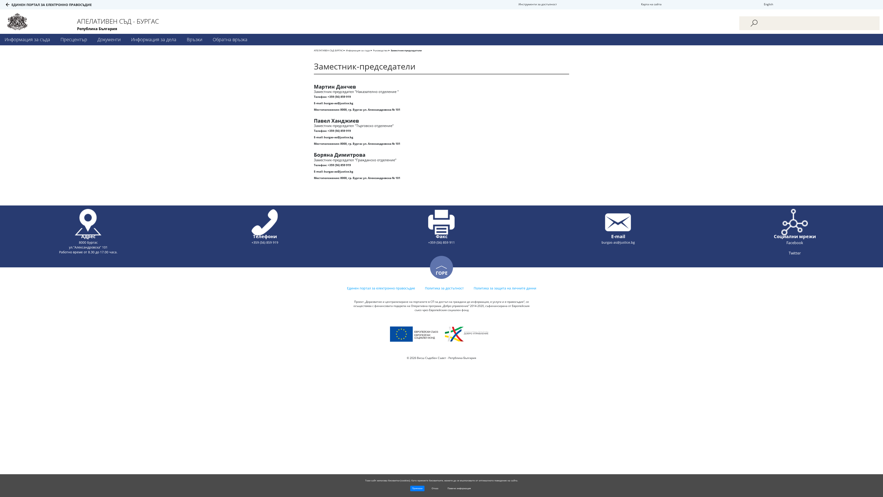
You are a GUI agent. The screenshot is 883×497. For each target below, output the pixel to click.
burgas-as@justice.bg (338, 103)
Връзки (194, 39)
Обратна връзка (230, 39)
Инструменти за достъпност (538, 4)
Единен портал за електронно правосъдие (51, 5)
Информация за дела (153, 39)
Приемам (417, 488)
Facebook (794, 242)
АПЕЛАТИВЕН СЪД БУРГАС (328, 50)
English (768, 4)
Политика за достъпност (444, 288)
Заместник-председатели (406, 50)
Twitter (795, 253)
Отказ (435, 488)
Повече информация (459, 488)
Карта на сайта (651, 4)
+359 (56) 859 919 (339, 97)
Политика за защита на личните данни (505, 288)
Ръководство (380, 50)
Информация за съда (27, 39)
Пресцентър (73, 39)
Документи (109, 39)
